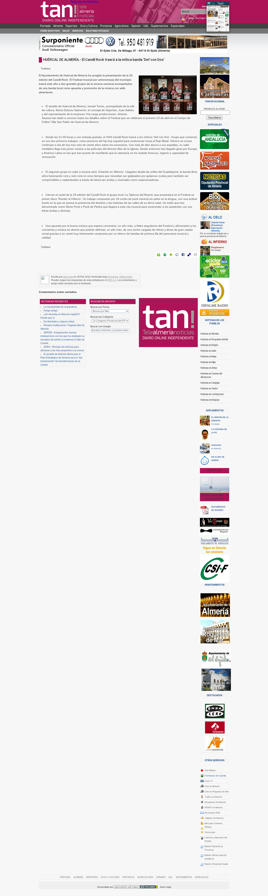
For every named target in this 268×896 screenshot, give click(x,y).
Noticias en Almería (84, 1)
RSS (183, 18)
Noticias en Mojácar (210, 399)
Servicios (77, 31)
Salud (65, 31)
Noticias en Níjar (208, 362)
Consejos (220, 420)
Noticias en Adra (208, 350)
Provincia (106, 25)
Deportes (71, 25)
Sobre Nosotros (50, 31)
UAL (145, 25)
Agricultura (122, 25)
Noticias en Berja (208, 356)
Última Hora (125, 277)
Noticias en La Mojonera (212, 394)
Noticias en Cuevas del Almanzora (211, 375)
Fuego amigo (51, 310)
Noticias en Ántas (209, 367)
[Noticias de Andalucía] (214, 140)
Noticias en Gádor (209, 388)
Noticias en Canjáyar (210, 382)
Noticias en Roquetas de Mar (214, 339)
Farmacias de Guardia (215, 775)
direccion (68, 277)
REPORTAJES (214, 470)
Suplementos (159, 25)
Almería (58, 25)
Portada (45, 25)
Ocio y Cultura (89, 25)
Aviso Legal (165, 887)
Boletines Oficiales (97, 31)
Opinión (136, 25)
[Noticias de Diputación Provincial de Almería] (214, 182)
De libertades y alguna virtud (59, 321)
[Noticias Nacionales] (214, 161)
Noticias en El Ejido (209, 345)
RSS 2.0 (111, 280)
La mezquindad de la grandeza (60, 307)
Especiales (178, 25)
